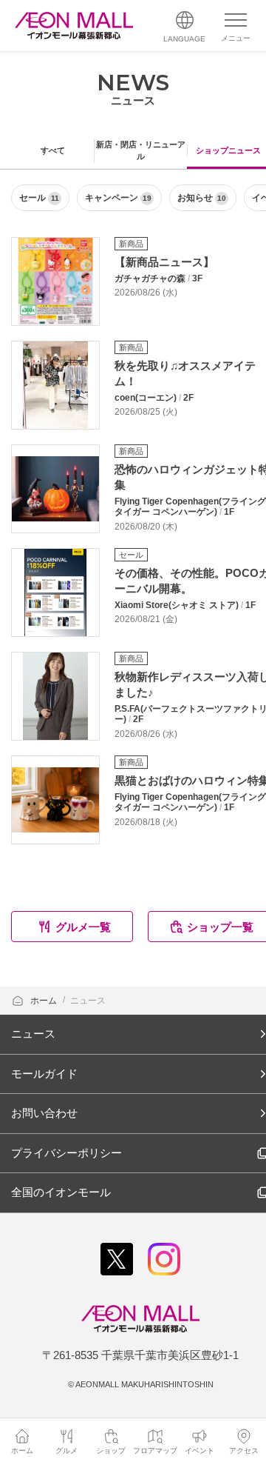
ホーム (44, 1000)
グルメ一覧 (83, 927)
